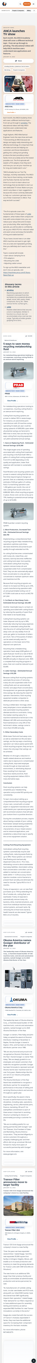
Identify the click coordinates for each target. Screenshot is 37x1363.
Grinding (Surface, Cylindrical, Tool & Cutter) (16, 66)
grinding (24, 123)
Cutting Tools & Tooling (11, 1176)
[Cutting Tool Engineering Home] (4, 4)
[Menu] (33, 4)
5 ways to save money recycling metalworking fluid (17, 346)
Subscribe (27, 4)
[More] (34, 10)
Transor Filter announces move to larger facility (15, 1182)
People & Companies (18, 10)
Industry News (8, 27)
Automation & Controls (11, 936)
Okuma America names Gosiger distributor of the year (17, 943)
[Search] (20, 4)
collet (29, 214)
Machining (7, 70)
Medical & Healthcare (11, 340)
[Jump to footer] (33, 1361)
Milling (29, 10)
